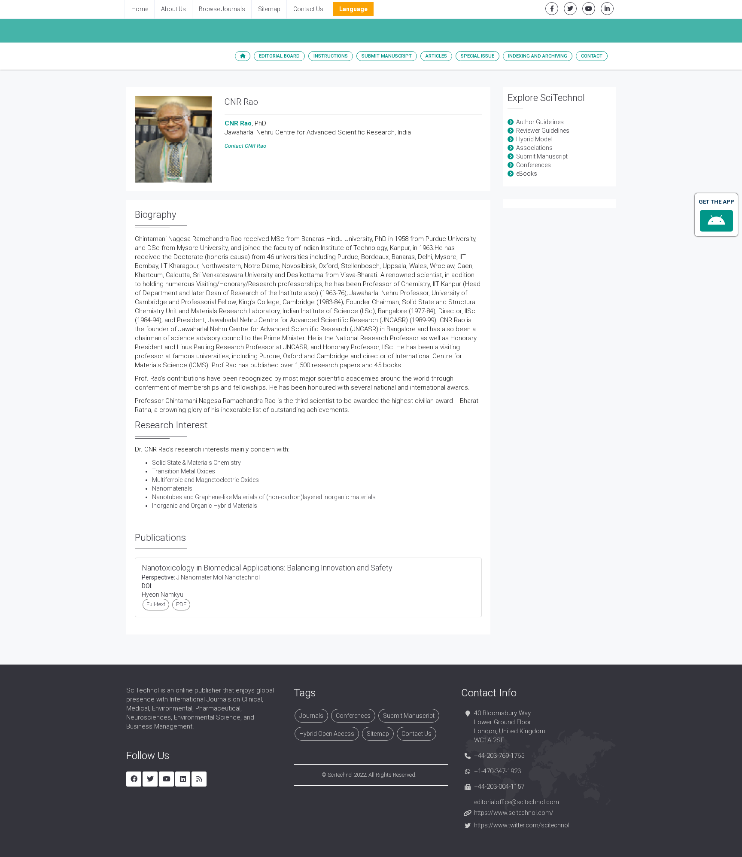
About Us (173, 9)
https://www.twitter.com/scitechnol (521, 825)
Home (139, 9)
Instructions (330, 56)
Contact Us (308, 9)
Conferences (533, 165)
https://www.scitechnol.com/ (513, 812)
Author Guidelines (540, 122)
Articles (436, 56)
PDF (181, 604)
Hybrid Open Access (326, 733)
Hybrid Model (534, 139)
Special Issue (477, 56)
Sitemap (269, 9)
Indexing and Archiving (537, 56)
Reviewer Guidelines (542, 130)
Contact (591, 56)
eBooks (526, 173)
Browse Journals (222, 9)
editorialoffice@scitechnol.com (516, 802)
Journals (311, 715)
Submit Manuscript (387, 56)
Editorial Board (279, 56)
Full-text (155, 604)
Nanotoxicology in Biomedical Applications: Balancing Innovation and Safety (267, 567)
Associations (534, 147)
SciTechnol (340, 775)
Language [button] (353, 9)
